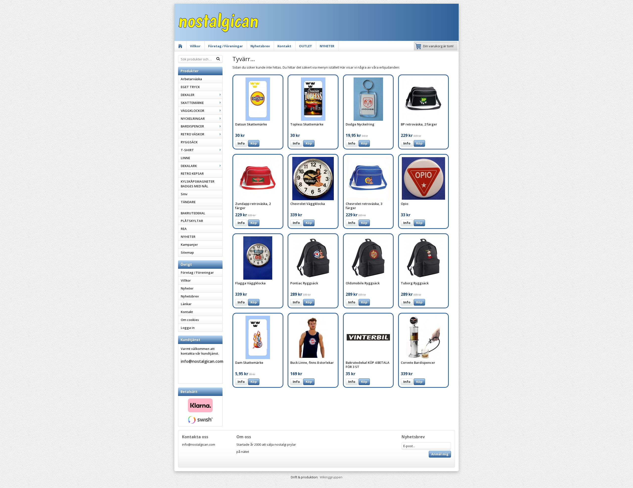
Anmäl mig (440, 454)
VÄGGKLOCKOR (192, 110)
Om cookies (190, 319)
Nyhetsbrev (260, 46)
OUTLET (305, 46)
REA (184, 228)
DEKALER (187, 95)
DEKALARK (189, 166)
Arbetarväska (191, 79)
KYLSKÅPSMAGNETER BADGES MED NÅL (197, 183)
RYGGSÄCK (189, 142)
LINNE (185, 158)
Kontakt (284, 46)
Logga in (188, 327)
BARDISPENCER (192, 126)
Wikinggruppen (331, 477)
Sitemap (187, 252)
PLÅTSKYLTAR (192, 221)
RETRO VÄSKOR (192, 134)
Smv (184, 194)
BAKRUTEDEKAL (193, 213)
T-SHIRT (187, 150)
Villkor (195, 46)
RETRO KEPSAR (192, 173)
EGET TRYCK (190, 87)
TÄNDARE (188, 202)
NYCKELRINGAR (193, 118)
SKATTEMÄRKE (192, 102)
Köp (253, 143)
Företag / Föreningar (225, 46)
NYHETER (327, 46)
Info (241, 143)
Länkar (186, 304)
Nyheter (187, 288)
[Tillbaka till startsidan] (180, 46)
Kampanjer (189, 244)
